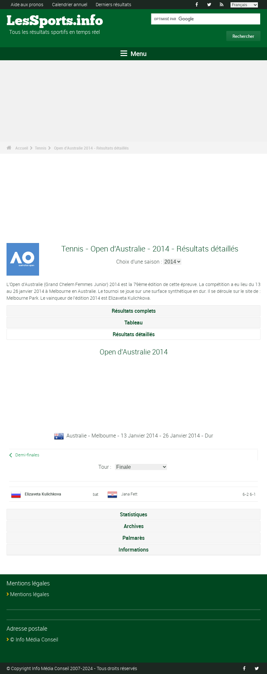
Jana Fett (129, 493)
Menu (138, 53)
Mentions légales (29, 594)
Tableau (133, 322)
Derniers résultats (113, 4)
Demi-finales (27, 455)
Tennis (40, 148)
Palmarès (133, 537)
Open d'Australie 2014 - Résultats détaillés (91, 148)
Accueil (21, 148)
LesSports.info (31, 21)
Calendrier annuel (69, 4)
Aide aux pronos (27, 4)
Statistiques (133, 514)
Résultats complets (134, 310)
